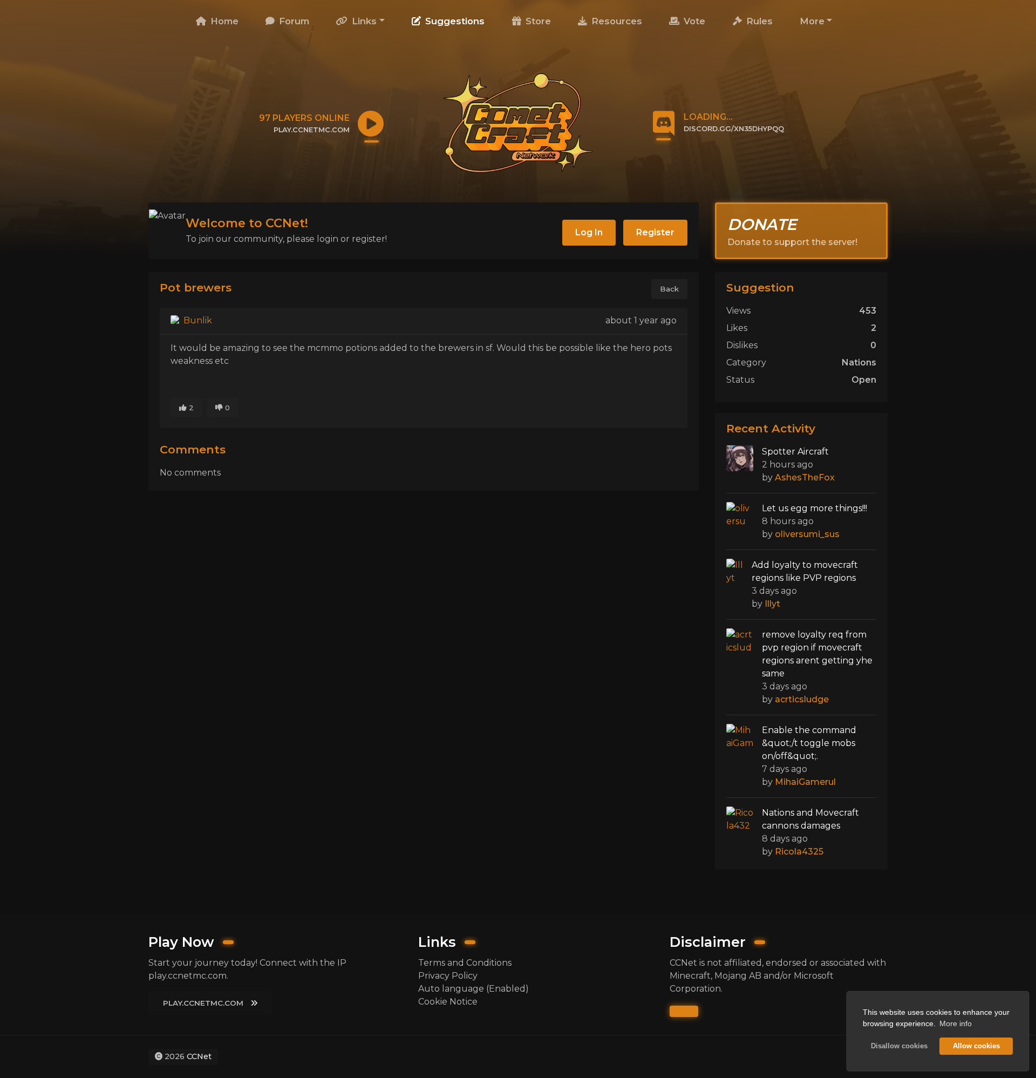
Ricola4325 (799, 851)
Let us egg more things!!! (814, 508)
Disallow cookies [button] (899, 1046)
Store (537, 21)
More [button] (812, 21)
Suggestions (453, 21)
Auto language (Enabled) (473, 989)
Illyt (772, 604)
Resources (615, 21)
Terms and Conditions (465, 963)
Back (669, 288)
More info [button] (955, 1023)
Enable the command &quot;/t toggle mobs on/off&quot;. (809, 743)
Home (223, 21)
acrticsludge (802, 699)
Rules (758, 21)
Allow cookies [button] (976, 1046)
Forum (292, 21)
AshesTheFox (805, 477)
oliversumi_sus (807, 534)
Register (655, 232)
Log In (589, 232)
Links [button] (363, 21)
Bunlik (196, 320)
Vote (693, 21)
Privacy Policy (448, 976)
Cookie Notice (448, 1001)
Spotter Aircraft (795, 451)
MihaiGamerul (805, 782)
